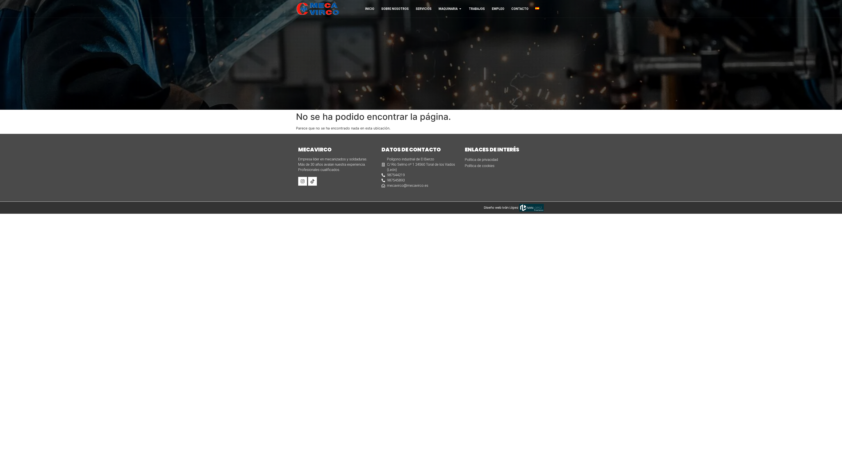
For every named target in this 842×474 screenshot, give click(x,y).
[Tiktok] (312, 181)
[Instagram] (302, 181)
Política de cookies (479, 166)
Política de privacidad (481, 160)
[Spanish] (539, 8)
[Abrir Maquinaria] (460, 9)
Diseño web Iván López (501, 207)
